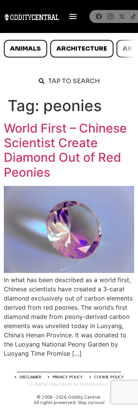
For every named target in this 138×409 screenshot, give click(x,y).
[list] (69, 48)
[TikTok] (133, 16)
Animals (25, 48)
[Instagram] (110, 16)
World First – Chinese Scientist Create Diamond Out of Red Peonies (65, 150)
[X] (122, 16)
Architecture (81, 48)
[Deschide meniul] (73, 16)
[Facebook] (99, 16)
